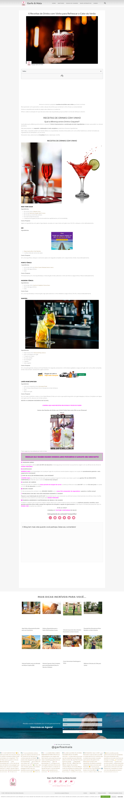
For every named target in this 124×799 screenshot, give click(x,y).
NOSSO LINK (25, 506)
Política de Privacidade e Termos (115, 793)
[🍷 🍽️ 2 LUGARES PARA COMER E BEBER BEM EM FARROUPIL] (52, 762)
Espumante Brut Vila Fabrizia (32, 251)
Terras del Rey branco (40, 352)
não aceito (114, 796)
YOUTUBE (58, 510)
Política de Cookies (102, 793)
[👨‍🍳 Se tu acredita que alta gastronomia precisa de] (114, 762)
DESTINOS (61, 3)
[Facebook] (56, 782)
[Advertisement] (62, 92)
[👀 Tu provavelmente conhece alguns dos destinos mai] (31, 762)
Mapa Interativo (85, 3)
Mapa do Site (92, 793)
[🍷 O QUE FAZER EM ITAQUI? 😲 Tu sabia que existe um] (10, 762)
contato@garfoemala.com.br (61, 785)
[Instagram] (51, 782)
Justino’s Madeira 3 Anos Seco (41, 285)
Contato (85, 793)
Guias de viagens (72, 3)
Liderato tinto (37, 211)
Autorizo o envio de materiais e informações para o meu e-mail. (79, 728)
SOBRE (96, 3)
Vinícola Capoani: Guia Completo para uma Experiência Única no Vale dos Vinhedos (51, 665)
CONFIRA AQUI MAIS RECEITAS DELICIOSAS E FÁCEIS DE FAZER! (62, 405)
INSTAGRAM (66, 510)
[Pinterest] (61, 782)
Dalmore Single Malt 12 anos (37, 213)
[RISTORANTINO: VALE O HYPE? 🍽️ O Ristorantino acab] (93, 762)
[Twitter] (67, 782)
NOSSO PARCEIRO (53, 497)
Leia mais (120, 796)
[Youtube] (72, 782)
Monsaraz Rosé (43, 386)
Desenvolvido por (62, 793)
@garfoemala (62, 747)
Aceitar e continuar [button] (105, 796)
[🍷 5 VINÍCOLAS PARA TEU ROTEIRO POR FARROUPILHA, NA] (72, 762)
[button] (100, 71)
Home (54, 3)
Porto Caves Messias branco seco (44, 267)
